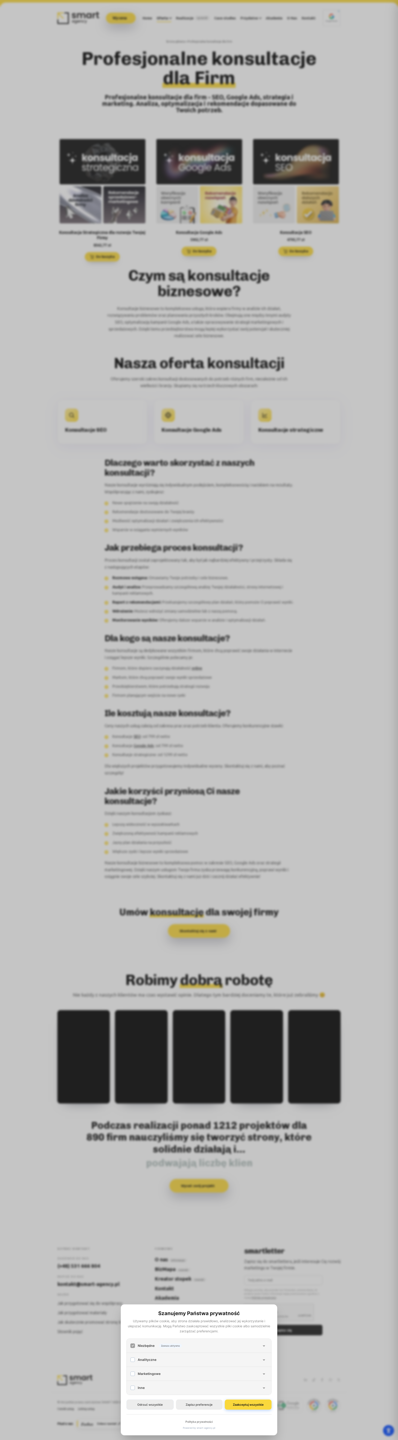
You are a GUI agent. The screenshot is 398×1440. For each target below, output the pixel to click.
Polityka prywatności (199, 1421)
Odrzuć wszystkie (150, 1404)
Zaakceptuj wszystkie (248, 1404)
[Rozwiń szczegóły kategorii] (264, 1345)
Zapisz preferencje (199, 1404)
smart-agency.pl (206, 1427)
